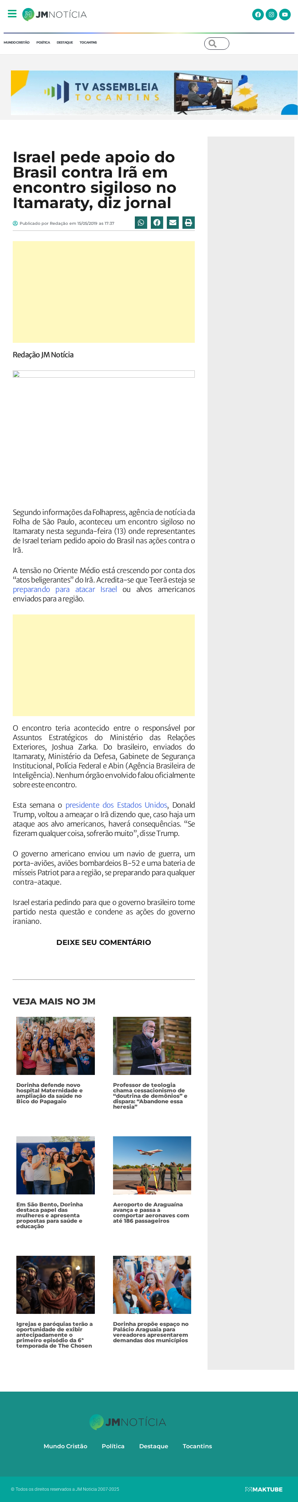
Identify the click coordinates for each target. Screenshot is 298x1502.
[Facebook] (258, 14)
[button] (141, 222)
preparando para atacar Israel (65, 589)
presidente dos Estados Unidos (116, 804)
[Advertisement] (104, 292)
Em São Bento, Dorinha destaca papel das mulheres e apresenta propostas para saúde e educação (49, 1215)
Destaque (65, 42)
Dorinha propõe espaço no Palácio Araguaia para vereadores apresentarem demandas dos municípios (151, 1332)
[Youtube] (285, 14)
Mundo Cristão (16, 42)
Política (43, 42)
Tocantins (88, 42)
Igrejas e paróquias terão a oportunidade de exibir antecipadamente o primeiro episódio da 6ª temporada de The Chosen (54, 1334)
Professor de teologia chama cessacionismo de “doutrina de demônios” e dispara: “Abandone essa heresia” (150, 1095)
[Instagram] (271, 14)
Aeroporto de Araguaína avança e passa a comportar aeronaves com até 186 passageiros (151, 1212)
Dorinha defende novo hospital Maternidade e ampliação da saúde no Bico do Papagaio (49, 1093)
